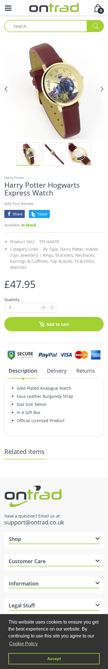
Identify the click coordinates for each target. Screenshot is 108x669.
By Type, (51, 249)
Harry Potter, (72, 249)
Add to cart (57, 324)
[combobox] (54, 26)
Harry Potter (14, 177)
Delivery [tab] (57, 370)
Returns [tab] (85, 370)
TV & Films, (84, 261)
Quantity (12, 299)
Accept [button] (54, 658)
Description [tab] (23, 370)
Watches (18, 267)
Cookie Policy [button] (23, 643)
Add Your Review (18, 203)
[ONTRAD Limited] (54, 7)
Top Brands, (61, 261)
